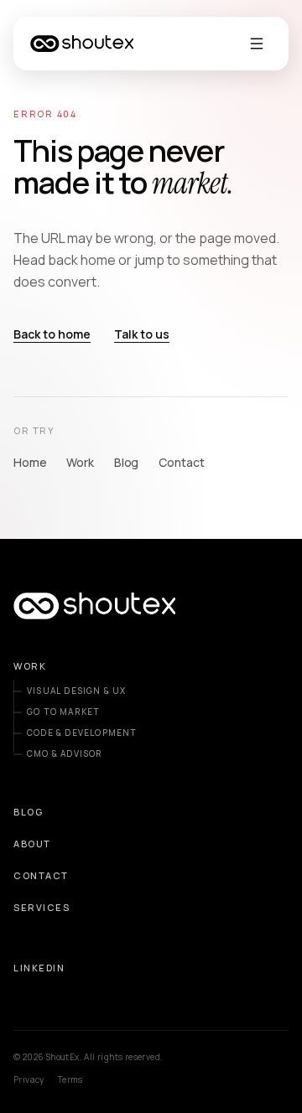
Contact (181, 462)
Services (41, 907)
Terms (70, 1079)
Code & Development (82, 732)
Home (29, 462)
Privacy (28, 1079)
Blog (126, 462)
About (32, 843)
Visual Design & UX (77, 690)
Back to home (52, 334)
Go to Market (63, 711)
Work (79, 462)
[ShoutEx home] (81, 43)
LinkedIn (39, 967)
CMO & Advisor (65, 753)
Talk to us (141, 334)
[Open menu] (257, 43)
